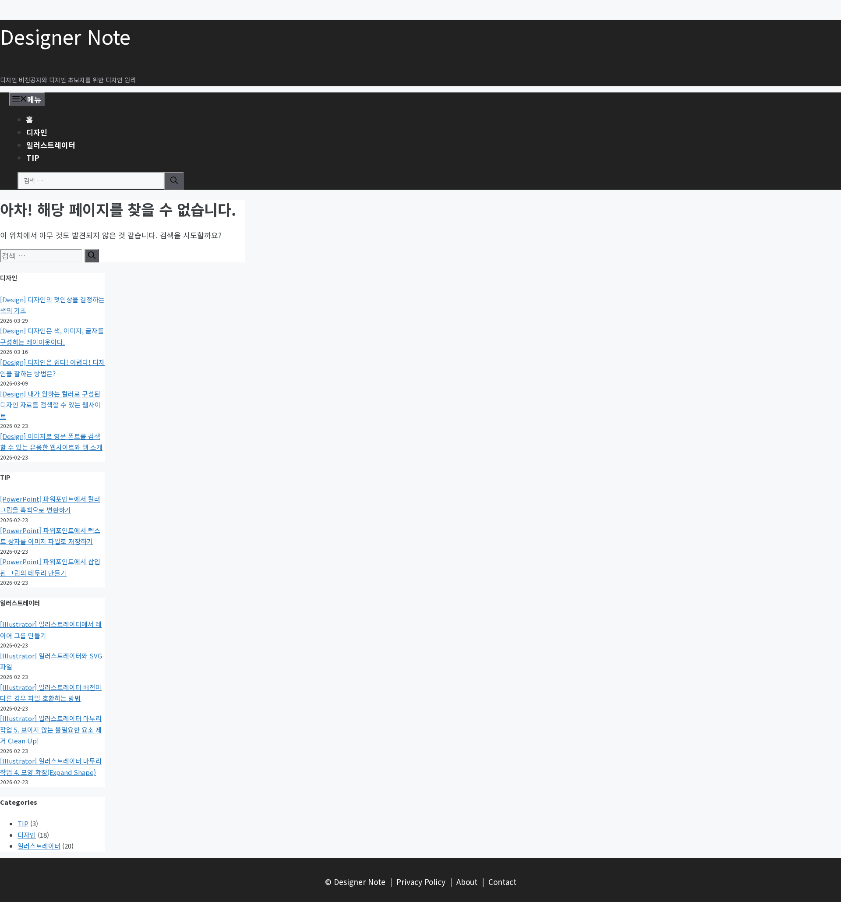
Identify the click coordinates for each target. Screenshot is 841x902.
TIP (32, 157)
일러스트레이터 (50, 144)
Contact (502, 881)
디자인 (36, 132)
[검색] (174, 181)
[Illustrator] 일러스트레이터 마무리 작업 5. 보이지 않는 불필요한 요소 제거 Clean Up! (51, 729)
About (466, 881)
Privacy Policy (420, 881)
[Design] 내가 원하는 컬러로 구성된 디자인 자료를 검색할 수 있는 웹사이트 (50, 405)
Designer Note (65, 36)
